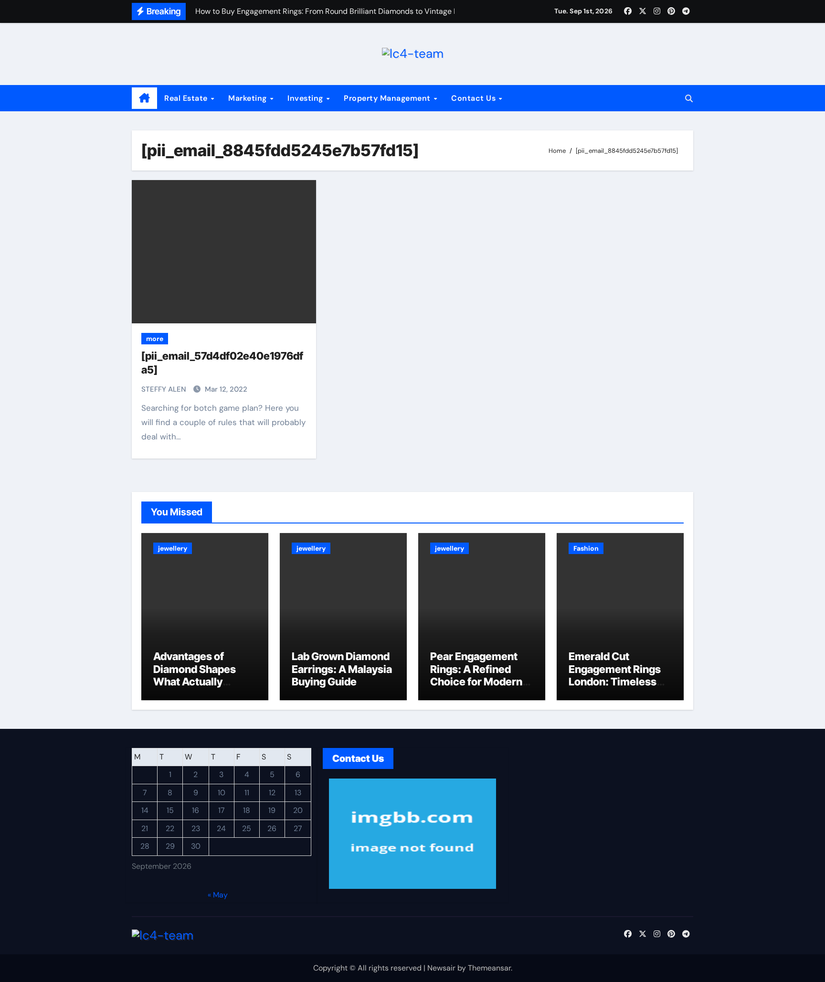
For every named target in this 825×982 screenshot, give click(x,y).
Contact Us (474, 98)
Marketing (248, 98)
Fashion (586, 548)
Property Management (388, 98)
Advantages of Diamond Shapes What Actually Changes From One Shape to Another (200, 681)
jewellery (172, 548)
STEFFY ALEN (164, 389)
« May (218, 895)
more (154, 338)
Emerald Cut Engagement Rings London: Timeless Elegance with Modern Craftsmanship (615, 688)
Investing (306, 98)
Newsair (441, 968)
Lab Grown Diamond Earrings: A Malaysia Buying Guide (342, 669)
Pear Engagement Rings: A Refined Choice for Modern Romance (476, 675)
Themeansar (489, 968)
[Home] (144, 98)
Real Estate (187, 98)
